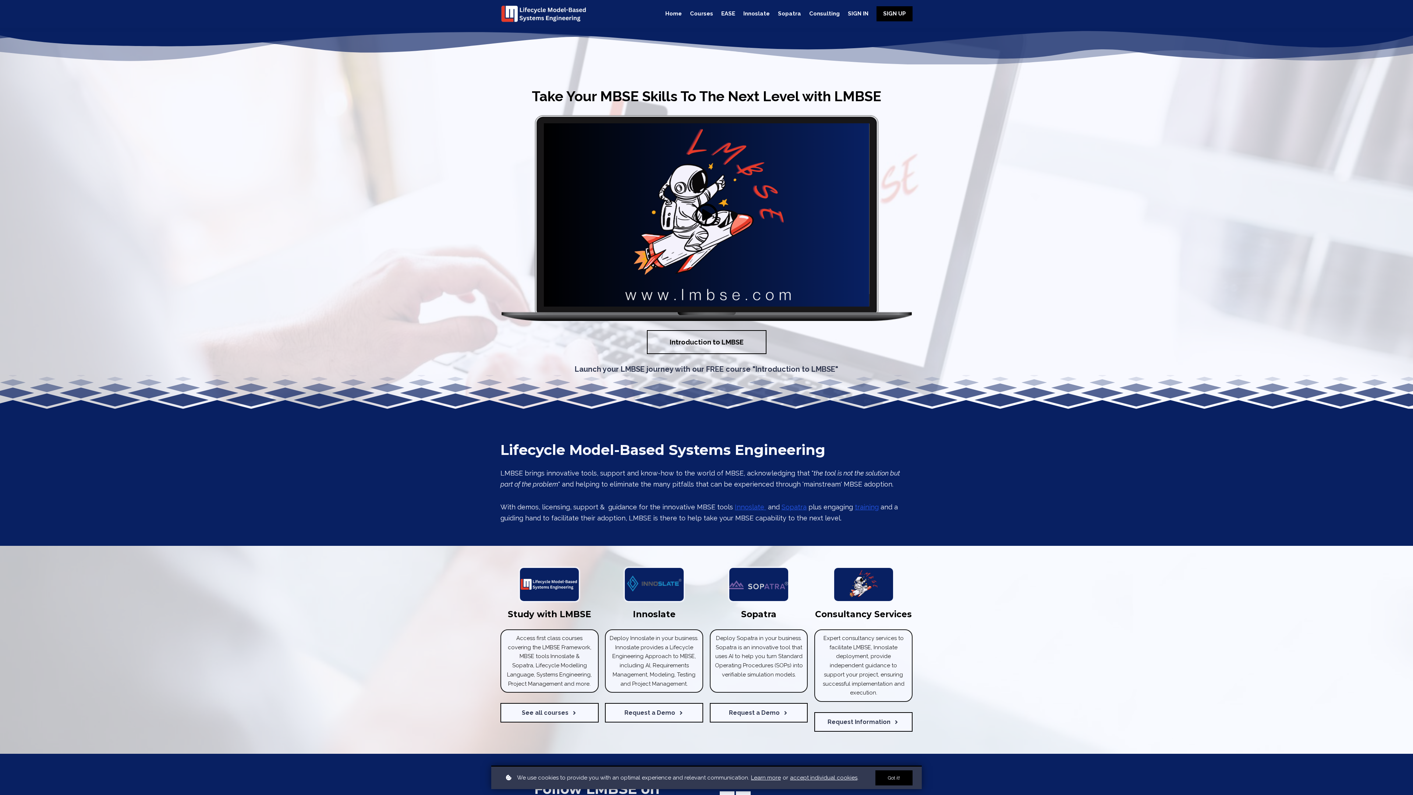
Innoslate (750, 507)
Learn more (766, 777)
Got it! (894, 778)
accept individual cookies (823, 777)
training (867, 507)
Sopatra (794, 507)
